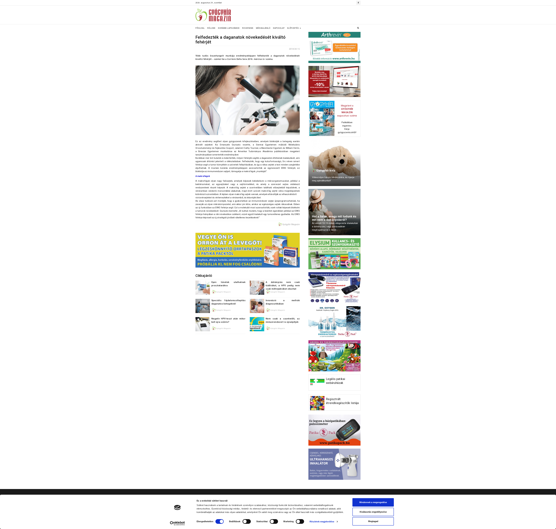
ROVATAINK (247, 28)
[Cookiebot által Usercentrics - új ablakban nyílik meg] (177, 523)
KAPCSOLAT (279, 28)
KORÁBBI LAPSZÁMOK (229, 28)
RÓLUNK (211, 28)
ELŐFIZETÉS (293, 28)
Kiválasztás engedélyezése (373, 512)
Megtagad (373, 521)
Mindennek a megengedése (373, 502)
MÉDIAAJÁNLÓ (263, 28)
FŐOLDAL (200, 28)
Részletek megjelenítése (322, 521)
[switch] (247, 521)
